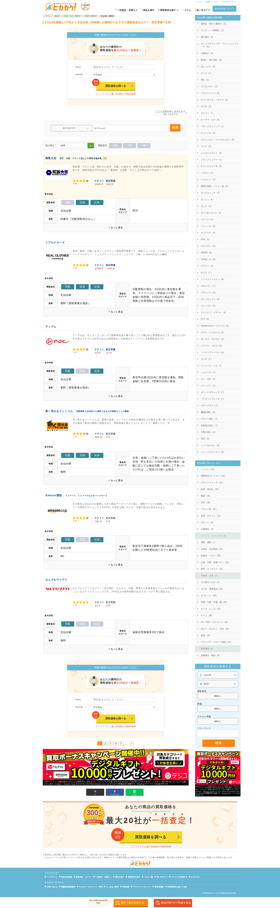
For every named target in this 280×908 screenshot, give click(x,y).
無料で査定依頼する (132, 902)
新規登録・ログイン (84, 877)
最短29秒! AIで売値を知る (176, 902)
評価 (199, 704)
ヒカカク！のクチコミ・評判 (90, 887)
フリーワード (204, 728)
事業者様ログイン (229, 2)
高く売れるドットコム (59, 411)
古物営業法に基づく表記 (177, 887)
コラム (187, 10)
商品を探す (149, 10)
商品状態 (79, 74)
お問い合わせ (52, 887)
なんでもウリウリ (56, 579)
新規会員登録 (66, 877)
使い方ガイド (203, 10)
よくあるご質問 (112, 887)
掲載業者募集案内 (68, 887)
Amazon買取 (53, 495)
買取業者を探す (134, 877)
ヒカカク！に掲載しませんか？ (208, 2)
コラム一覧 (148, 877)
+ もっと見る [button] (116, 227)
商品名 (78, 67)
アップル (50, 326)
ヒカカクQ (195, 877)
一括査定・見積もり (127, 10)
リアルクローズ (55, 242)
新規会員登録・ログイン (224, 9)
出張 (144, 145)
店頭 (129, 145)
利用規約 (125, 887)
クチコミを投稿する (179, 877)
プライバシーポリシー (142, 887)
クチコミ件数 (204, 716)
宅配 (115, 145)
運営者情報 (159, 887)
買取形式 (201, 691)
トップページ (52, 877)
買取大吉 (50, 158)
